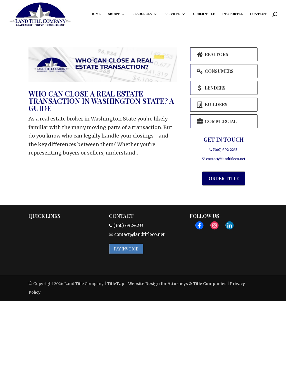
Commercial (220, 121)
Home (95, 14)
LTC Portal (232, 14)
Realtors (216, 54)
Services (172, 14)
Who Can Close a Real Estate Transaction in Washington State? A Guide (101, 101)
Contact (258, 14)
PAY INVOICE (126, 249)
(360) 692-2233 (224, 150)
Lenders (214, 88)
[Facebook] (199, 227)
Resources (142, 14)
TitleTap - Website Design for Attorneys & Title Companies (167, 283)
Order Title (204, 14)
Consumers (218, 71)
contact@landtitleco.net (225, 159)
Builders (215, 104)
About (114, 14)
